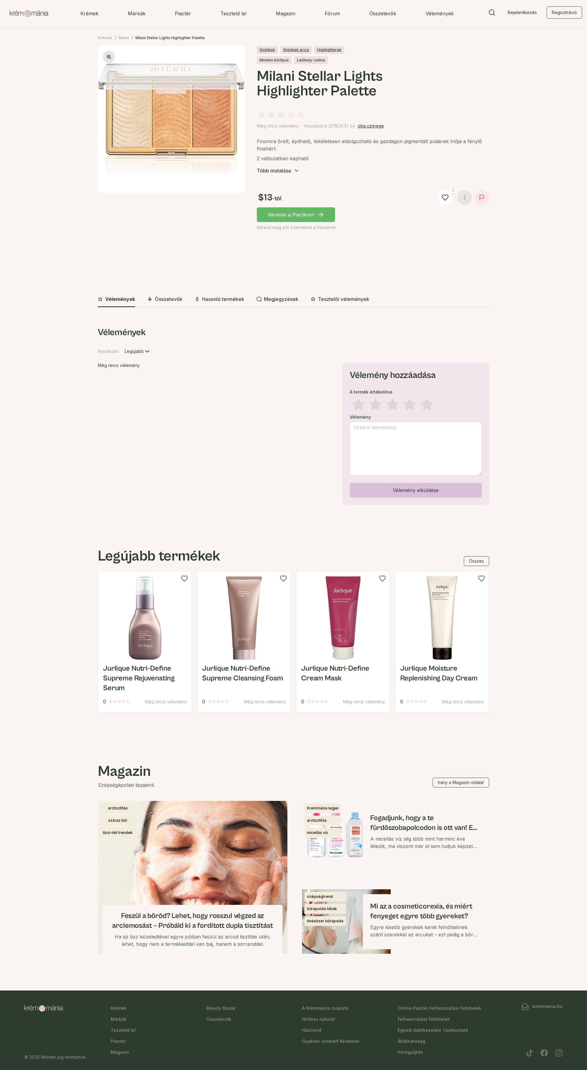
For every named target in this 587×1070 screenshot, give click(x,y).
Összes (476, 561)
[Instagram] (559, 1053)
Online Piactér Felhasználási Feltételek (439, 1008)
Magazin (285, 13)
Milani (124, 37)
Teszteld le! (233, 13)
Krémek (89, 13)
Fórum (332, 13)
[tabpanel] (293, 417)
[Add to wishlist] (184, 578)
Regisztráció (564, 12)
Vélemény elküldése (416, 490)
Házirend (311, 1030)
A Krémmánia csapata (325, 1008)
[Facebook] (544, 1053)
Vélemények (440, 13)
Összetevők (382, 13)
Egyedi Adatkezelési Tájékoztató (433, 1030)
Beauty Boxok (220, 1008)
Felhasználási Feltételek (424, 1019)
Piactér (183, 13)
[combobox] (138, 351)
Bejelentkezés (522, 12)
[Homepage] (29, 13)
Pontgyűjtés (410, 1052)
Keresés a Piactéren (291, 215)
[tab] (116, 299)
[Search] (492, 13)
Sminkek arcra (296, 49)
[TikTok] (529, 1053)
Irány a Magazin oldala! (461, 782)
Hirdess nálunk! (318, 1019)
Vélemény (360, 417)
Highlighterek (329, 49)
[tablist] (293, 299)
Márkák (137, 13)
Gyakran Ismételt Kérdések (331, 1041)
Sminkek (267, 49)
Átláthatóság (411, 1041)
